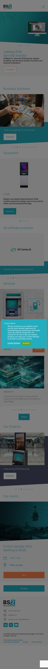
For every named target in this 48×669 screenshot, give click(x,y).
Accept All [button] (26, 343)
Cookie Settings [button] (14, 343)
